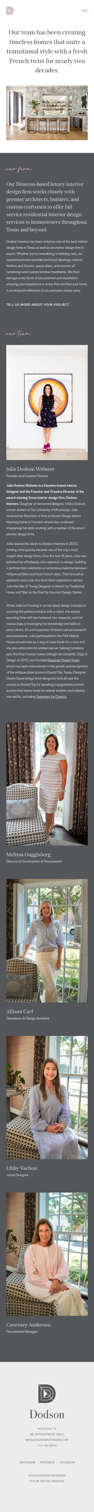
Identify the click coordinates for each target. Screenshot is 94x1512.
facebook (67, 1462)
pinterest (47, 1462)
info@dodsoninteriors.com (47, 1440)
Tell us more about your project (37, 304)
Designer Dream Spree (63, 660)
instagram (27, 1462)
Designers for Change (51, 696)
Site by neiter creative (47, 1481)
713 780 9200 (47, 1445)
